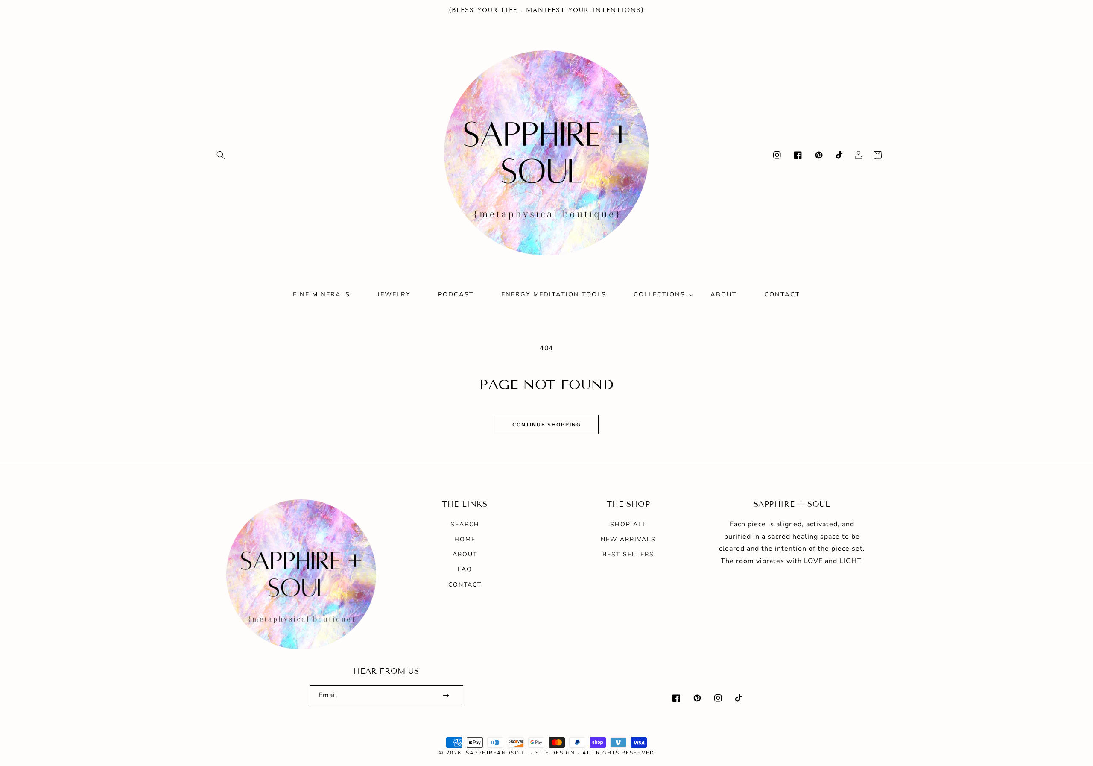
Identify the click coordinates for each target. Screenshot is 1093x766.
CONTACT (465, 585)
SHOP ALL (628, 524)
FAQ (465, 569)
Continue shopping (546, 424)
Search (464, 524)
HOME (465, 539)
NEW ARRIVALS (628, 539)
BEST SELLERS (628, 554)
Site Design (555, 752)
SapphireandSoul (497, 752)
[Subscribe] (446, 695)
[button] (220, 155)
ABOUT (465, 554)
